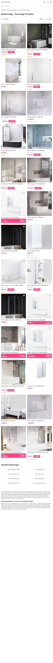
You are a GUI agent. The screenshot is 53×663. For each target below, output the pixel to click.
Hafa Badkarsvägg (39, 469)
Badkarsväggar (26, 10)
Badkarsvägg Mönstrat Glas (39, 483)
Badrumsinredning (11, 10)
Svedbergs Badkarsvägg (13, 478)
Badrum (4, 10)
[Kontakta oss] (44, 2)
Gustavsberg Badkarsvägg (13, 469)
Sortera (49, 19)
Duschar (19, 10)
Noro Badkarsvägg (39, 474)
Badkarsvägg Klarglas (39, 478)
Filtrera (42, 19)
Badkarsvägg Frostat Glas (13, 483)
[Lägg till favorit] (24, 25)
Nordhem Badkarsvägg (14, 474)
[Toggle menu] (51, 2)
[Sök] (1, 6)
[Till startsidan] (5, 2)
